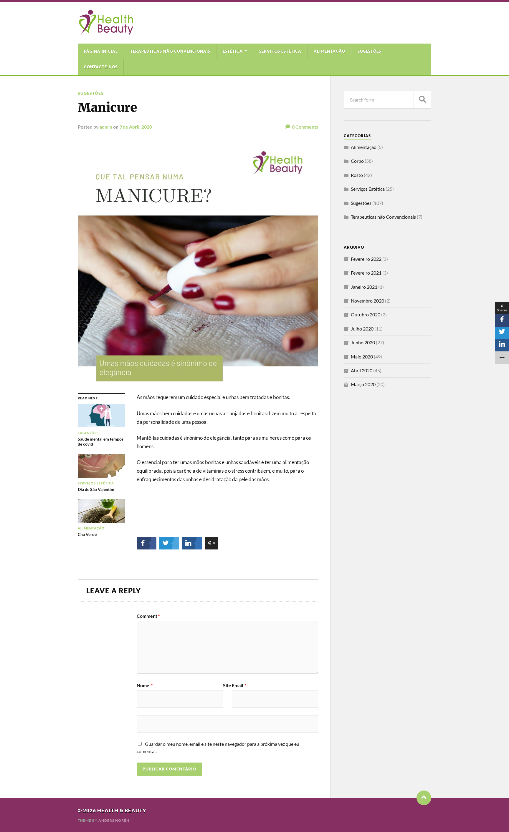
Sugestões (369, 51)
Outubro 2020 (365, 314)
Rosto (357, 175)
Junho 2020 (363, 342)
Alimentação (329, 51)
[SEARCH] (422, 100)
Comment (148, 616)
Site (227, 685)
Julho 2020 (362, 328)
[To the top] (424, 798)
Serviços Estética (280, 51)
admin (106, 126)
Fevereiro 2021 (366, 272)
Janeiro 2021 (364, 287)
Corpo (357, 161)
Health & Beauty (121, 810)
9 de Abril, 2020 (135, 126)
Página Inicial (101, 51)
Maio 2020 (362, 356)
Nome (145, 685)
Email (239, 685)
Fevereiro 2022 (366, 259)
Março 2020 (363, 384)
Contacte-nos (101, 66)
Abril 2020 (361, 370)
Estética (233, 51)
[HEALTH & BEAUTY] (105, 31)
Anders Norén (113, 820)
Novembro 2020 (367, 300)
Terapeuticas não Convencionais (170, 51)
